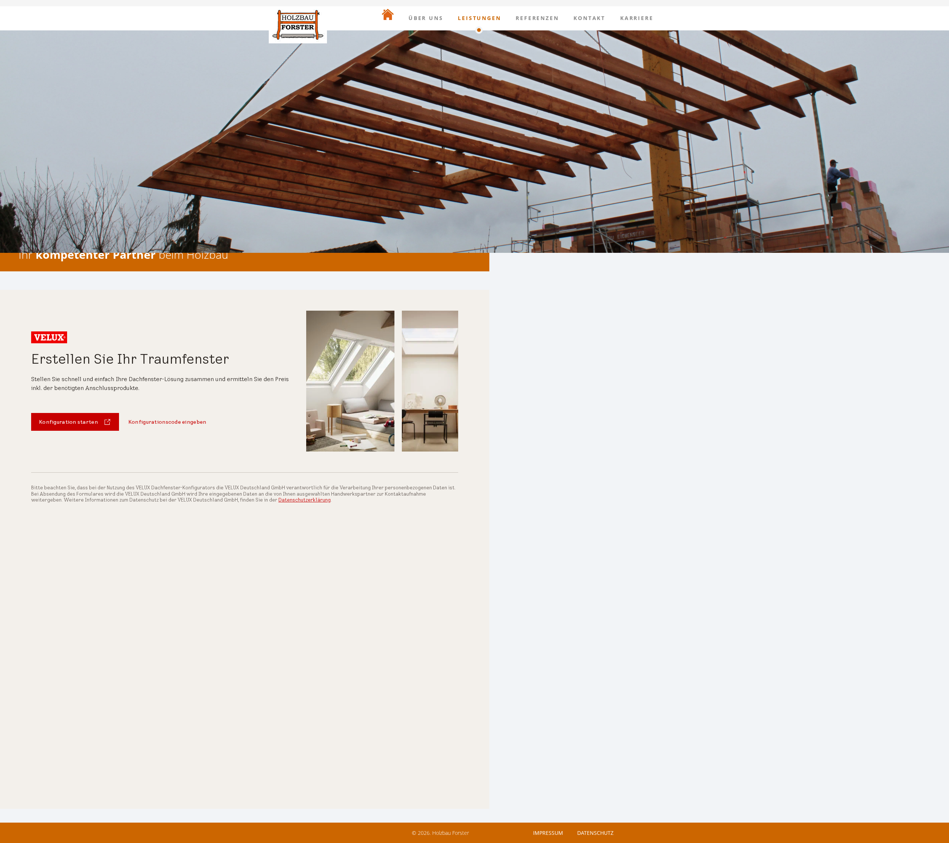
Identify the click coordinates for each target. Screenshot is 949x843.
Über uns (426, 18)
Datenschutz (595, 833)
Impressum (548, 833)
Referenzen (537, 18)
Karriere (636, 18)
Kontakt (589, 18)
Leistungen (479, 18)
